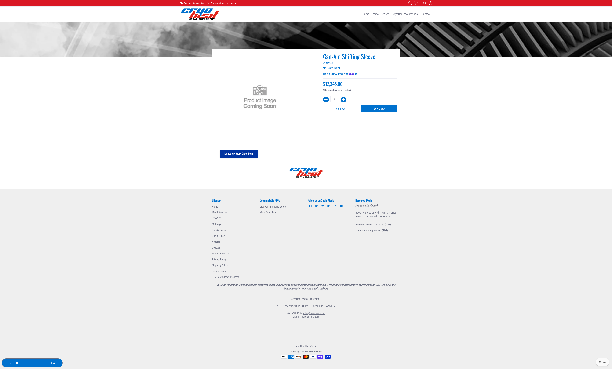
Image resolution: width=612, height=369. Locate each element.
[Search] (410, 3)
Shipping (327, 90)
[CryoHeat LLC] (200, 14)
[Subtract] (326, 99)
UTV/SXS (216, 218)
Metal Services (219, 212)
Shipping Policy (220, 265)
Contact (216, 247)
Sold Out (340, 108)
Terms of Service (220, 253)
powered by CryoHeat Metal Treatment (306, 351)
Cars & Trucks (219, 230)
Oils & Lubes (218, 236)
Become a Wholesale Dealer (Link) (373, 224)
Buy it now (379, 108)
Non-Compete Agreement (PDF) (371, 230)
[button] (420, 3)
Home (215, 206)
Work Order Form (268, 212)
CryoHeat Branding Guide (273, 206)
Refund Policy (219, 271)
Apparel (216, 241)
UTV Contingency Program (225, 277)
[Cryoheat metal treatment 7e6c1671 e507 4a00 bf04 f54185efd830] (306, 172)
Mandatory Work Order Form (238, 153)
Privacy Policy (219, 259)
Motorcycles (218, 224)
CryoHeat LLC (302, 346)
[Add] (343, 99)
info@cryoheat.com (314, 313)
